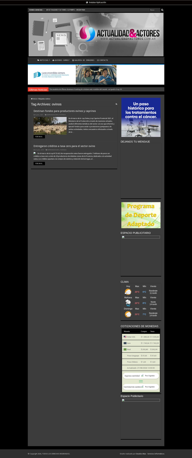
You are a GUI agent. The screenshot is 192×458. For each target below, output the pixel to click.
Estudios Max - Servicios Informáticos (150, 454)
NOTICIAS (44, 60)
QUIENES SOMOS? (62, 60)
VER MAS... (39, 137)
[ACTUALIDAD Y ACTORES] (96, 34)
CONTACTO (104, 60)
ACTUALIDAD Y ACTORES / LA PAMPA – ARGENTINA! (66, 10)
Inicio (35, 99)
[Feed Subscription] (116, 104)
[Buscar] (162, 10)
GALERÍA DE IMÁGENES (84, 60)
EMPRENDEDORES (53, 115)
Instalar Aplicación (97, 2)
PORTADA (62, 115)
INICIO (32, 60)
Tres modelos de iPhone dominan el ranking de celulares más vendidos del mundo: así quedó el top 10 (86, 89)
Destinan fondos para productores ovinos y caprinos (65, 111)
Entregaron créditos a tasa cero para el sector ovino (64, 146)
